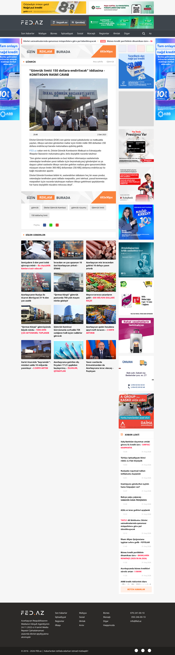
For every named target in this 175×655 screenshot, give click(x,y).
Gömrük (110, 61)
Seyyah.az (61, 22)
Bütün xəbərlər (136, 589)
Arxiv (81, 625)
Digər (127, 33)
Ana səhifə (98, 61)
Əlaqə (58, 625)
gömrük (34, 207)
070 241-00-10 (137, 612)
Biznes (53, 33)
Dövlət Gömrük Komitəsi (55, 207)
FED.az (33, 150)
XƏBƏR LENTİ (132, 434)
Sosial (80, 33)
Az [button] (150, 33)
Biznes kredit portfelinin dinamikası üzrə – (116, 41)
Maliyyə (42, 33)
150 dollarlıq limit (39, 215)
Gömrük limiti (98, 207)
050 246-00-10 (138, 617)
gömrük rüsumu (78, 207)
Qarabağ (80, 22)
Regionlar (104, 33)
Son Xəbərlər (27, 33)
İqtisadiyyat (67, 33)
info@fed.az (135, 621)
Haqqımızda (109, 625)
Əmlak (116, 33)
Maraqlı (91, 33)
